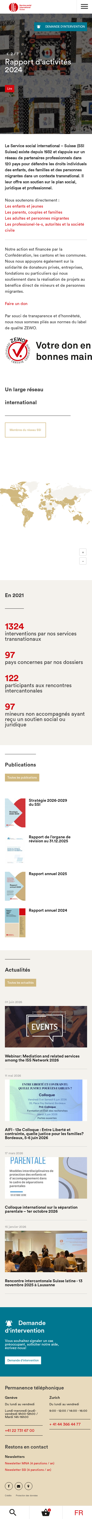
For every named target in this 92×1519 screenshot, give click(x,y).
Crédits (8, 1495)
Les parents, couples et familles (33, 212)
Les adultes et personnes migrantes (37, 218)
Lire (9, 88)
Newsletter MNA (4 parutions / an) (29, 1463)
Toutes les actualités (20, 982)
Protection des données (27, 1495)
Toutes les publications (22, 777)
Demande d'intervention (23, 1360)
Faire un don (16, 304)
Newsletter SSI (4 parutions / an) (28, 1470)
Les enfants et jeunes (24, 206)
